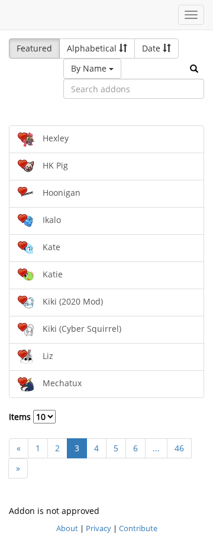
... (156, 448)
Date (152, 48)
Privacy (98, 528)
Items (21, 416)
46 (179, 448)
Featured (34, 48)
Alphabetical (93, 48)
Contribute (138, 528)
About (67, 528)
